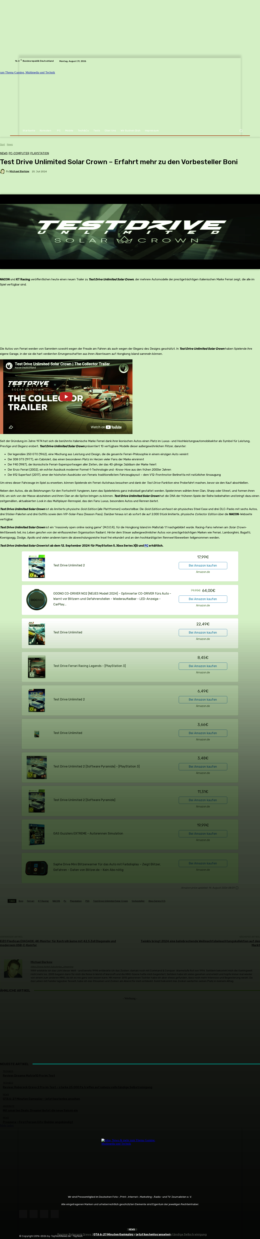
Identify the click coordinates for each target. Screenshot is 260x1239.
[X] (44, 1214)
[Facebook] (23, 1214)
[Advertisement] (130, 1027)
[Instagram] (33, 1214)
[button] (240, 130)
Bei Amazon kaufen (203, 565)
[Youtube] (55, 1214)
